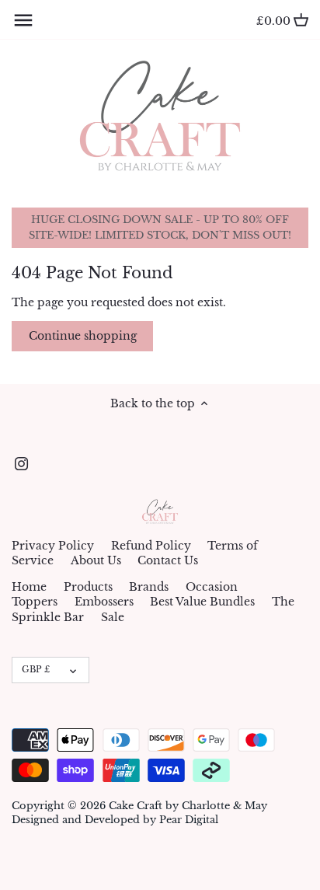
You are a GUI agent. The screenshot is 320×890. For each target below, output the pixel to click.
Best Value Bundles (202, 602)
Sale (112, 617)
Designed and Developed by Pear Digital (115, 819)
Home (29, 587)
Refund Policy (151, 546)
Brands (149, 587)
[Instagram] (21, 464)
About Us (96, 560)
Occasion (212, 587)
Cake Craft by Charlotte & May (188, 805)
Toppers (34, 602)
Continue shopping (83, 336)
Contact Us (167, 560)
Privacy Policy (53, 546)
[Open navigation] (23, 20)
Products (88, 587)
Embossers (104, 602)
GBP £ (36, 669)
